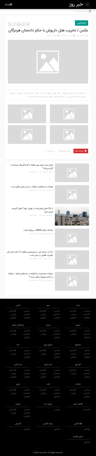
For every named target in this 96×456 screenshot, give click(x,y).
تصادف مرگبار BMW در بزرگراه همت (38, 230)
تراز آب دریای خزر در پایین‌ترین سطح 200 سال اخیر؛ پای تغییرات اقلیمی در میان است (30, 253)
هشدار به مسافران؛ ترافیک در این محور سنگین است (32, 186)
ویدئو (7, 4)
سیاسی (87, 311)
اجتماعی (81, 23)
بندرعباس (50, 151)
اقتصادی (72, 311)
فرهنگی (87, 317)
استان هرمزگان (65, 151)
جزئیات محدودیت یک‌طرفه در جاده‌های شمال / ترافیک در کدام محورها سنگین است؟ (30, 275)
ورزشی (73, 314)
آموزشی (73, 317)
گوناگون (87, 429)
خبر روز (76, 4)
